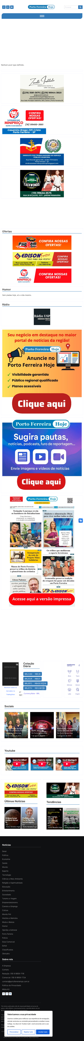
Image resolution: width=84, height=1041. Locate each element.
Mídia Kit (6, 989)
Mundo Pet (6, 914)
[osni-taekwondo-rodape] (63, 797)
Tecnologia (6, 875)
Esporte (5, 871)
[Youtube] (11, 7)
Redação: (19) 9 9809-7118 (13, 973)
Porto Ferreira (7, 934)
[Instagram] (8, 7)
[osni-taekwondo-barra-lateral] (42, 197)
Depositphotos (33, 1037)
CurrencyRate (29, 693)
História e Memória (10, 918)
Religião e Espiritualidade (12, 883)
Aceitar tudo (42, 1032)
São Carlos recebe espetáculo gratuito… (53, 820)
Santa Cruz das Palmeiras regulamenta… (71, 821)
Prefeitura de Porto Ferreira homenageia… (28, 820)
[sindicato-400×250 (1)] (42, 165)
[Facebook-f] (4, 7)
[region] (28, 1024)
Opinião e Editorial (9, 930)
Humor (5, 926)
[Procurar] (80, 7)
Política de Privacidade (11, 985)
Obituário (6, 953)
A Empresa (6, 966)
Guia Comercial (8, 942)
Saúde (4, 863)
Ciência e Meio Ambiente (12, 879)
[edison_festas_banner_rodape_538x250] (21, 790)
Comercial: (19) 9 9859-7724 (14, 977)
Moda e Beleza (8, 922)
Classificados (7, 950)
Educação (6, 887)
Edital (4, 946)
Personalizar (14, 1032)
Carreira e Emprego (10, 906)
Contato (5, 970)
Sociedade (6, 894)
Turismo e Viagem (9, 898)
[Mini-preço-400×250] (42, 120)
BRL (38, 693)
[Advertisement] (42, 40)
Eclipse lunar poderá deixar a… (12, 820)
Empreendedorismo (10, 902)
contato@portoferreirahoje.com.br (15, 981)
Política (5, 855)
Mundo (5, 867)
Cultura (5, 910)
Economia (6, 859)
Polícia (5, 938)
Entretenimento (8, 891)
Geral (4, 851)
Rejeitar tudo (28, 1032)
